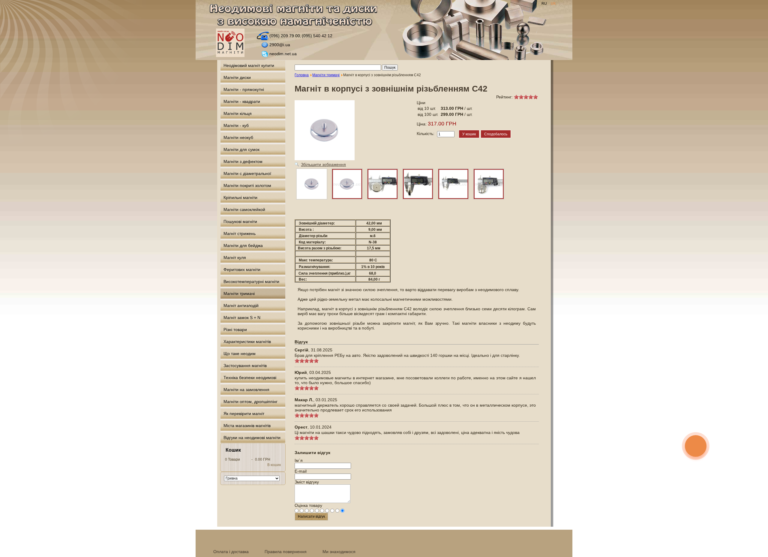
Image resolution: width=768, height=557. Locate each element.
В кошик (274, 465)
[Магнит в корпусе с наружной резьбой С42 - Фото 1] (347, 184)
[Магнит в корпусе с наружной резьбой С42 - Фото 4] (453, 184)
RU (545, 4)
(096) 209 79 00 (284, 35)
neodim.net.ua (283, 53)
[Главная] (297, 16)
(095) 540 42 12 (317, 35)
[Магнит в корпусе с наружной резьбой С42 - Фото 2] (382, 184)
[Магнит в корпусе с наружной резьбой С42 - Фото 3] (418, 184)
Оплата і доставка (231, 551)
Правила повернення (286, 551)
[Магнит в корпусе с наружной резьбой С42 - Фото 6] (311, 184)
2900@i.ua (279, 44)
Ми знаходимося (339, 551)
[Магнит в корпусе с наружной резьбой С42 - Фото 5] (488, 184)
